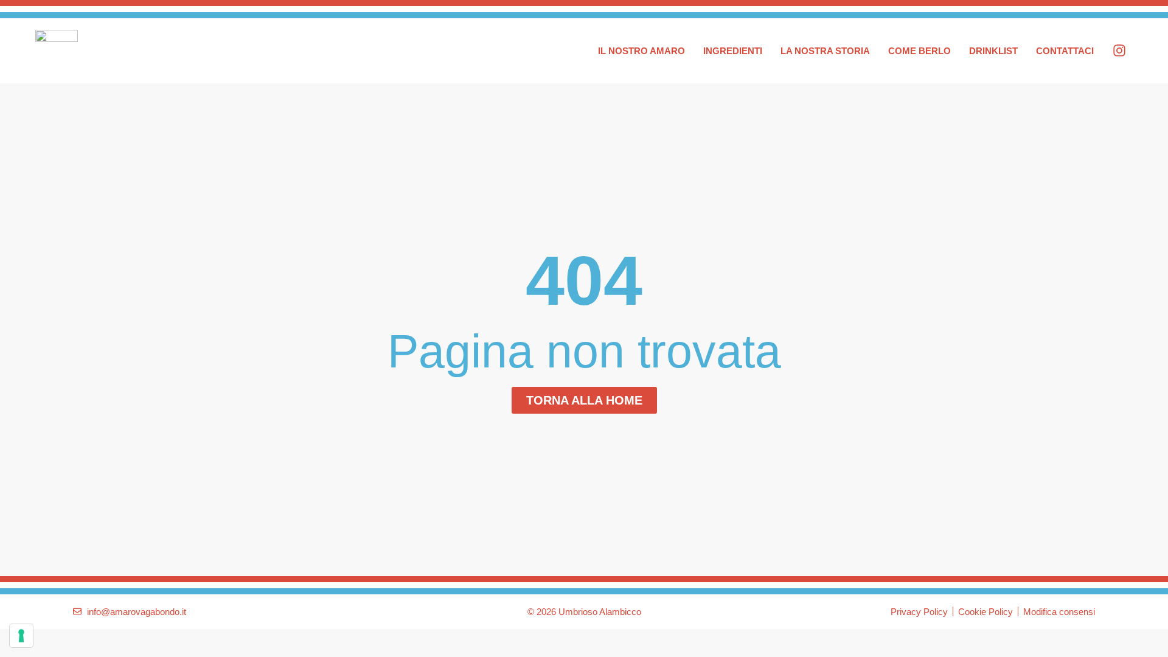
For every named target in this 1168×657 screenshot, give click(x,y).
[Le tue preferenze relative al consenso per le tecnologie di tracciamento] (21, 635)
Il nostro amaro (641, 51)
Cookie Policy (985, 612)
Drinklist (993, 51)
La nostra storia (825, 51)
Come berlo (919, 51)
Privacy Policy (919, 612)
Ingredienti (732, 51)
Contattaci (1065, 51)
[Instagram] (1119, 50)
